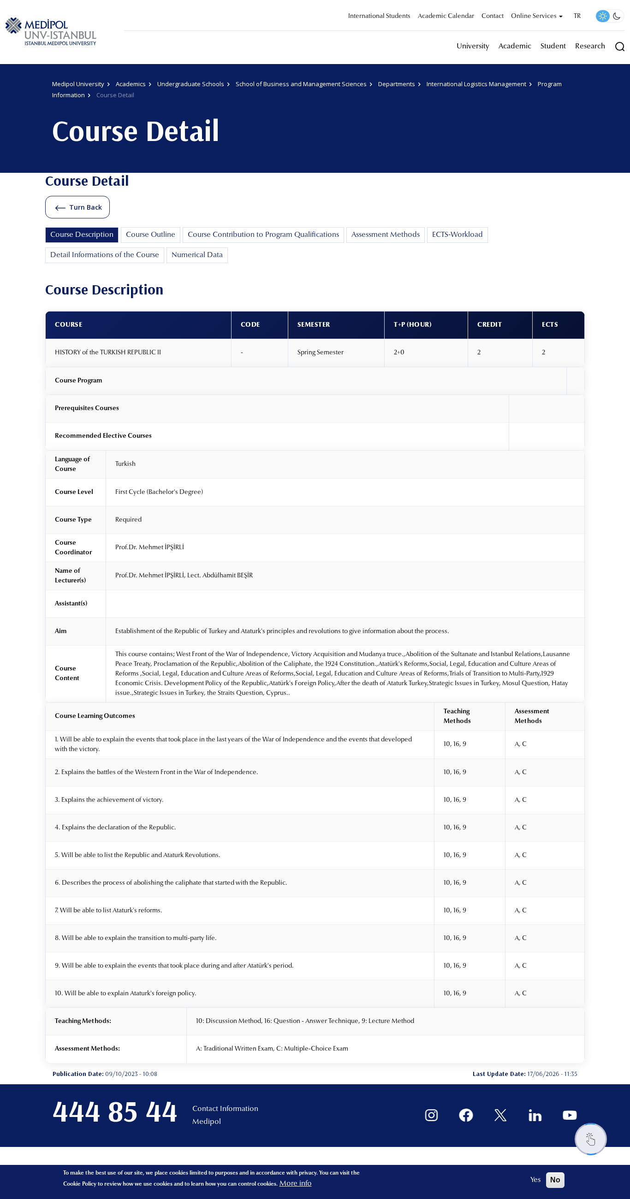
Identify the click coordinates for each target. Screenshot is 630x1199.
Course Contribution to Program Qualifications (263, 235)
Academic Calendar (446, 16)
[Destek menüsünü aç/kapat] (591, 1139)
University (473, 46)
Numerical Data (197, 255)
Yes (535, 1180)
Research (590, 46)
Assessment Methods (385, 235)
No (555, 1180)
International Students (379, 16)
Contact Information (225, 1109)
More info (295, 1183)
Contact (492, 16)
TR (577, 16)
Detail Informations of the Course (104, 255)
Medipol (206, 1122)
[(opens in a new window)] (431, 1115)
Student (553, 46)
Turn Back (85, 207)
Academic (515, 46)
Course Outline (150, 235)
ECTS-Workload (457, 235)
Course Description (81, 235)
